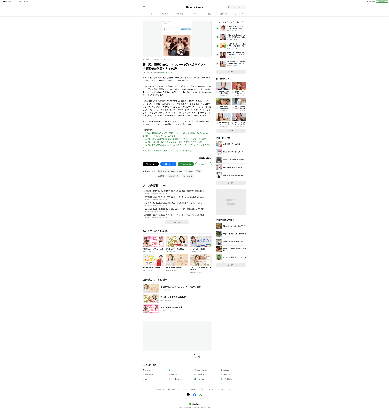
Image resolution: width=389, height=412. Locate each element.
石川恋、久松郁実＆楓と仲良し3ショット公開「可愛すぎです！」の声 (173, 142)
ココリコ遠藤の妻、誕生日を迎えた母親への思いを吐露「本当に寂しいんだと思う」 (175, 209)
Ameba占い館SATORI (177, 379)
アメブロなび (200, 379)
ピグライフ (148, 379)
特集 (194, 14)
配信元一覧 (160, 389)
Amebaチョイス (149, 370)
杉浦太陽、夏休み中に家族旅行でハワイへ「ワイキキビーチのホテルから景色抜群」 (175, 215)
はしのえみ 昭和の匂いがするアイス (234, 257)
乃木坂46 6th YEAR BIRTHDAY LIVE (170, 171)
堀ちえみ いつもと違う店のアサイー (234, 226)
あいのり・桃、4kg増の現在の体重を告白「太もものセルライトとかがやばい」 (173, 203)
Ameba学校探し (227, 379)
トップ (150, 14)
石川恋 (198, 171)
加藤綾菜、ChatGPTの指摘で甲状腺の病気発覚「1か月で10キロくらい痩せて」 (224, 93)
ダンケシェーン (188, 176)
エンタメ (165, 14)
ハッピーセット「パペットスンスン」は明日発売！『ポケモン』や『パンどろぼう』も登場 (236, 47)
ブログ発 (179, 14)
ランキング (239, 14)
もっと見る (177, 222)
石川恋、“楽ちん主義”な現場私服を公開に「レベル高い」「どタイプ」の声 (175, 139)
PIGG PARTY (200, 374)
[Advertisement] (161, 335)
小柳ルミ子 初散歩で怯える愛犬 (233, 241)
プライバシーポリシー (207, 389)
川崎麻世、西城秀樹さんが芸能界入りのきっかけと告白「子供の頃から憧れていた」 (175, 191)
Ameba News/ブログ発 (165, 73)
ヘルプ (186, 389)
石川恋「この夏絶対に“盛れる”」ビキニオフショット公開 (167, 150)
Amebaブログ (227, 370)
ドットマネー (174, 370)
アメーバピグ (174, 374)
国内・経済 (224, 14)
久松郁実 (161, 176)
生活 (209, 14)
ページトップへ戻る (194, 357)
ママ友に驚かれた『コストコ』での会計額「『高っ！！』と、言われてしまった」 (174, 197)
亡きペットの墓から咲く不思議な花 (234, 234)
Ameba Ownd (149, 374)
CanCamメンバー (173, 176)
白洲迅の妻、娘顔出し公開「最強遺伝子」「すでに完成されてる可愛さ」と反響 (236, 54)
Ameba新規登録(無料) (382, 1)
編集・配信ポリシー (174, 389)
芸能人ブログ (372, 1)
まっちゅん (189, 171)
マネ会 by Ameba (202, 370)
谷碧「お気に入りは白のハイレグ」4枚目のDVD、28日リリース (240, 109)
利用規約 (194, 389)
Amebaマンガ (227, 374)
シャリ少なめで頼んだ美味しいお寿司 (234, 249)
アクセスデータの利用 (225, 389)
